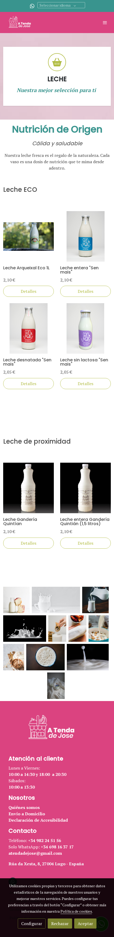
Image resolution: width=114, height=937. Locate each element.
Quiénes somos (24, 807)
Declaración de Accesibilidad (38, 820)
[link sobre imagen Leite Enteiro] (85, 236)
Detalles (28, 291)
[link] (21, 22)
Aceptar (85, 923)
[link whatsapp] (32, 5)
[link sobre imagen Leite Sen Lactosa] (85, 328)
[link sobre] (57, 731)
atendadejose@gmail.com (35, 853)
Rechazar (60, 923)
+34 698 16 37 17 (57, 847)
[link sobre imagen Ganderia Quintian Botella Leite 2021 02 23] (28, 488)
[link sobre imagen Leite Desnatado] (28, 328)
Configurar (31, 923)
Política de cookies (76, 911)
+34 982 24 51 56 (44, 840)
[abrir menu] (105, 22)
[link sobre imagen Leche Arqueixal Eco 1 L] (28, 236)
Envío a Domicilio (26, 814)
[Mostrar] (16, 600)
